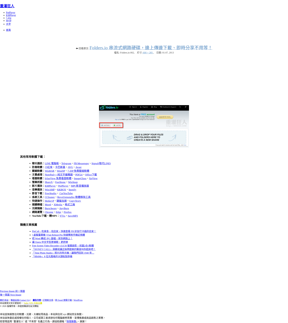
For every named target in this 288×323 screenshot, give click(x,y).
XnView (93, 178)
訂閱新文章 (48, 300)
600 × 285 (147, 52)
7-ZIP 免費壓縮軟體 (78, 171)
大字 (8, 24)
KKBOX (61, 189)
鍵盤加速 (62, 200)
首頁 (8, 30)
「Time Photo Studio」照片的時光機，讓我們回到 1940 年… (63, 253)
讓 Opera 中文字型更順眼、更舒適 (50, 242)
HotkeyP (49, 200)
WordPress (78, 300)
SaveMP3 (73, 215)
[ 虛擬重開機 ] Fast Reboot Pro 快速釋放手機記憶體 (58, 235)
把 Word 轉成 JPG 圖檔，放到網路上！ (52, 238)
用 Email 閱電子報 (63, 300)
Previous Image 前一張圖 (12, 291)
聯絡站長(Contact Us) (20, 300)
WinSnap (73, 182)
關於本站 (4, 300)
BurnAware (51, 208)
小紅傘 (48, 167)
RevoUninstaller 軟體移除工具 (74, 197)
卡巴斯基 (60, 167)
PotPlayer (10, 12)
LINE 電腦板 (52, 163)
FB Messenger (81, 163)
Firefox (68, 212)
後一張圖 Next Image (10, 295)
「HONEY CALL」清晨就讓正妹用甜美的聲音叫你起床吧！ (64, 249)
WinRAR (49, 171)
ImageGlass (80, 178)
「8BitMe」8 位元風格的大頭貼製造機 (52, 256)
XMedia (58, 204)
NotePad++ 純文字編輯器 (59, 174)
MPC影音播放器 (80, 185)
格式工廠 (70, 204)
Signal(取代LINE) (101, 163)
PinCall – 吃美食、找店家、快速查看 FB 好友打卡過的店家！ (64, 231)
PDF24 (78, 174)
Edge (58, 212)
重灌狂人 (7, 6)
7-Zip (8, 18)
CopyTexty (75, 200)
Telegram (66, 163)
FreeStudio (50, 193)
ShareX (49, 182)
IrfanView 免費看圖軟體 (58, 178)
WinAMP (50, 189)
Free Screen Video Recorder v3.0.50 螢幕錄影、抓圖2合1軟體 (63, 245)
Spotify (72, 189)
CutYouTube (66, 193)
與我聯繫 (71, 321)
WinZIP (61, 171)
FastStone (60, 182)
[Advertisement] (144, 78)
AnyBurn (64, 208)
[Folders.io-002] (144, 147)
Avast (78, 167)
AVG (70, 167)
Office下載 (91, 174)
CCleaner (50, 197)
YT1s (62, 215)
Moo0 (48, 204)
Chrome (49, 212)
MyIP (8, 20)
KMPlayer (11, 15)
